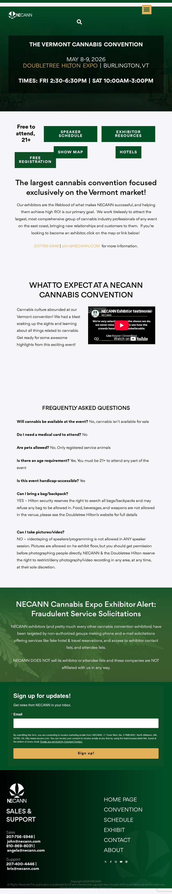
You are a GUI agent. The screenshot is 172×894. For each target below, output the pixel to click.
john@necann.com (23, 841)
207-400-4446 (20, 864)
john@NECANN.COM (81, 246)
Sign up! (86, 753)
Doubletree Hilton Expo (60, 66)
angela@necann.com (26, 850)
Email (17, 714)
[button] (146, 9)
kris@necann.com (23, 869)
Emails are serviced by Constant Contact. (61, 741)
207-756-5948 (46, 246)
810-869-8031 (19, 846)
